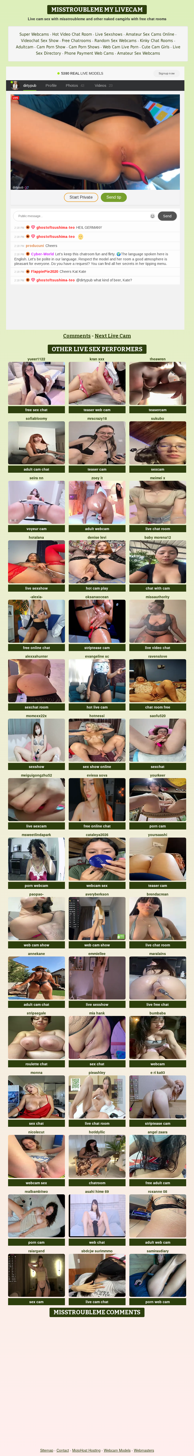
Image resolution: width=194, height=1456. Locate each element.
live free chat (158, 1004)
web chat (97, 1242)
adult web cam (157, 1242)
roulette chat (36, 1063)
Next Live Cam (113, 336)
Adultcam (24, 47)
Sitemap (46, 1450)
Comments (77, 336)
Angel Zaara (157, 1131)
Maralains (157, 953)
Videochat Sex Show (40, 40)
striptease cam (97, 647)
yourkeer (157, 775)
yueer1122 (36, 358)
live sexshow (36, 588)
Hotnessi (97, 715)
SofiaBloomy (36, 418)
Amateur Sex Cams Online (150, 34)
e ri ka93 (158, 1072)
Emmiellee (97, 953)
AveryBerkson (97, 894)
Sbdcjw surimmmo (97, 1250)
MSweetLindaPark (36, 834)
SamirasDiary (158, 1250)
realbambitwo (36, 1191)
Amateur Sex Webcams (138, 53)
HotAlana (36, 537)
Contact (63, 1450)
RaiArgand (36, 1250)
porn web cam (158, 1301)
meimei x (157, 477)
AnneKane (36, 953)
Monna (36, 1072)
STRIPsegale (36, 1012)
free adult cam (158, 1182)
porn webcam (36, 885)
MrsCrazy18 (97, 418)
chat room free (157, 707)
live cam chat (97, 1301)
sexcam (157, 469)
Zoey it (97, 477)
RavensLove (157, 656)
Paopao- (36, 894)
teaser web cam (97, 409)
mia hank (97, 1012)
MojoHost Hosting (86, 1450)
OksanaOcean (97, 596)
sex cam (36, 1301)
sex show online (97, 766)
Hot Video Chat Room (72, 34)
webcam (158, 1063)
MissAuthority (157, 596)
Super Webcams (34, 34)
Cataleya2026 (97, 834)
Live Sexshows (109, 34)
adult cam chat (36, 469)
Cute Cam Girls (155, 47)
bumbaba (158, 1012)
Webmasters (144, 1450)
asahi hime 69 (97, 1191)
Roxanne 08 (157, 1191)
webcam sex (97, 885)
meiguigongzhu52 (36, 775)
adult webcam (97, 528)
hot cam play (97, 588)
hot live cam (97, 707)
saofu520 (158, 715)
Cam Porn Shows (84, 47)
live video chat (157, 647)
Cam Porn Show (51, 47)
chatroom (97, 1182)
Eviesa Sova (97, 775)
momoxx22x (36, 715)
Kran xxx (97, 358)
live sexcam (36, 825)
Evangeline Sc (97, 656)
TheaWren (158, 358)
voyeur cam (36, 528)
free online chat (36, 647)
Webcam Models (117, 1450)
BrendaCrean (157, 894)
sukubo (157, 418)
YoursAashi (157, 834)
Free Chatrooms (76, 40)
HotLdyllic (97, 1131)
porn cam (158, 825)
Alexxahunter (36, 656)
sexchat (157, 766)
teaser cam (97, 469)
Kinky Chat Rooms (156, 40)
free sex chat (36, 409)
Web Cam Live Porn (120, 47)
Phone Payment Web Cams (89, 53)
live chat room (158, 528)
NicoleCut (36, 1131)
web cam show (36, 944)
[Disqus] (97, 1383)
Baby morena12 (157, 537)
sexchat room (36, 707)
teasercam (157, 409)
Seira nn (36, 477)
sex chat (97, 1063)
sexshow (36, 766)
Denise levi (97, 537)
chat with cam (158, 588)
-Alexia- (36, 596)
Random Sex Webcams (115, 40)
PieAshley (97, 1072)
